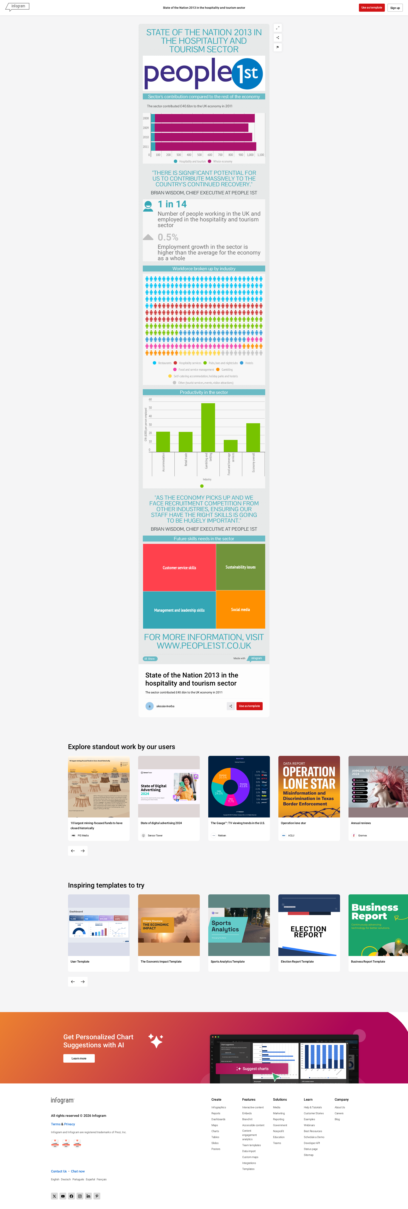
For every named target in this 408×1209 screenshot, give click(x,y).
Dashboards (218, 1119)
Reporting (278, 1119)
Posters (215, 1149)
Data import (249, 1151)
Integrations (249, 1163)
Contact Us (59, 1171)
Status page (311, 1149)
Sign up (395, 8)
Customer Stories (314, 1113)
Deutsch (66, 1179)
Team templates (251, 1145)
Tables (215, 1137)
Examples (309, 1119)
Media (276, 1107)
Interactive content (253, 1107)
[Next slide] (83, 851)
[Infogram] (17, 7)
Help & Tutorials (313, 1107)
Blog (337, 1119)
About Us (340, 1107)
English (55, 1179)
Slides (214, 1143)
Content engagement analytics (249, 1135)
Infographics (218, 1107)
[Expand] (278, 28)
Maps (214, 1125)
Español (90, 1179)
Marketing (279, 1113)
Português (78, 1179)
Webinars (309, 1125)
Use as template (371, 7)
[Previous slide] (73, 851)
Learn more (79, 1058)
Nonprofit (278, 1131)
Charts (215, 1131)
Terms (56, 1124)
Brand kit (247, 1119)
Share (151, 658)
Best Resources (313, 1131)
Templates (248, 1169)
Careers (339, 1113)
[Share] (278, 38)
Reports (215, 1113)
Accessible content (253, 1125)
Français (102, 1179)
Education (278, 1137)
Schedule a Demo (314, 1137)
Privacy (69, 1124)
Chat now (78, 1171)
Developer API (312, 1143)
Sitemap (308, 1155)
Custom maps (250, 1157)
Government (280, 1125)
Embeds (247, 1113)
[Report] (278, 47)
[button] (191, 161)
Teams (277, 1143)
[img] (153, 118)
